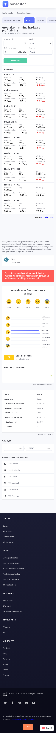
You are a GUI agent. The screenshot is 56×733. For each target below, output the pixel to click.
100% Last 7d (45, 333)
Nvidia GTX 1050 (12, 200)
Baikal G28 (9, 75)
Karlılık (29, 20)
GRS (20, 448)
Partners (6, 659)
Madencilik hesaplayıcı (12, 20)
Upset (38, 307)
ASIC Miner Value (47, 217)
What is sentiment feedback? (43, 384)
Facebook (12, 702)
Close (28, 726)
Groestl (40, 399)
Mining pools (8, 542)
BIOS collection (9, 585)
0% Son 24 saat (46, 317)
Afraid (47, 307)
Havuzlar (41, 20)
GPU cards (7, 606)
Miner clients (8, 536)
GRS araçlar (48, 434)
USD (48, 448)
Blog (5, 653)
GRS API (40, 434)
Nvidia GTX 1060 (12, 169)
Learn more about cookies (23, 720)
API (4, 632)
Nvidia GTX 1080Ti (13, 137)
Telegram (19, 702)
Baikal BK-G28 (11, 90)
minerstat (14, 4)
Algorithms (7, 531)
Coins (5, 526)
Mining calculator (10, 558)
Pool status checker (11, 574)
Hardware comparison (12, 611)
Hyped (9, 307)
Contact (6, 648)
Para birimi (32, 39)
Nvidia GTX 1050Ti (13, 185)
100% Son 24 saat (45, 331)
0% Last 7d (45, 319)
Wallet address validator (13, 568)
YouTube (26, 702)
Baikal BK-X (9, 106)
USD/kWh (22, 52)
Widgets (6, 627)
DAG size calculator (11, 579)
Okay (18, 307)
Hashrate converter (11, 563)
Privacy (6, 675)
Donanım (32, 48)
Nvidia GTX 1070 (12, 153)
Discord (33, 702)
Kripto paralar (7, 13)
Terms (5, 669)
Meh (28, 307)
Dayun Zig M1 (10, 122)
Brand (5, 664)
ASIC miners (8, 600)
